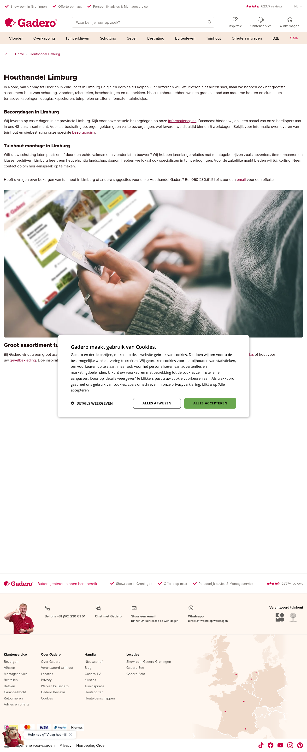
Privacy (46, 680)
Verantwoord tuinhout (57, 668)
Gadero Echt (135, 674)
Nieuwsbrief (93, 662)
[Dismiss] (70, 734)
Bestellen (11, 680)
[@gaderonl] (261, 745)
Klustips (90, 680)
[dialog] (153, 376)
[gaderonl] (290, 745)
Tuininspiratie (94, 686)
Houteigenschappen (100, 698)
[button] (203, 22)
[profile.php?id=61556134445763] (271, 745)
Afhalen (9, 668)
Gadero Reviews (53, 692)
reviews (272, 6)
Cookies (47, 698)
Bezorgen (11, 662)
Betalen (9, 686)
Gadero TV (93, 674)
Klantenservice (15, 654)
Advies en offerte (17, 704)
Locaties (47, 674)
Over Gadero (51, 654)
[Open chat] (13, 738)
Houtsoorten (94, 692)
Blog (88, 668)
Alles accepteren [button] (210, 403)
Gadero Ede (135, 668)
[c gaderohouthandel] (280, 745)
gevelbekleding (23, 360)
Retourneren (13, 698)
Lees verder (101, 390)
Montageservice (16, 674)
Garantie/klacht (15, 692)
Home (19, 54)
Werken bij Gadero (55, 686)
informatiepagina (182, 120)
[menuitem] (16, 38)
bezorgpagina (83, 132)
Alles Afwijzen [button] (156, 403)
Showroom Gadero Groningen (148, 662)
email (241, 179)
